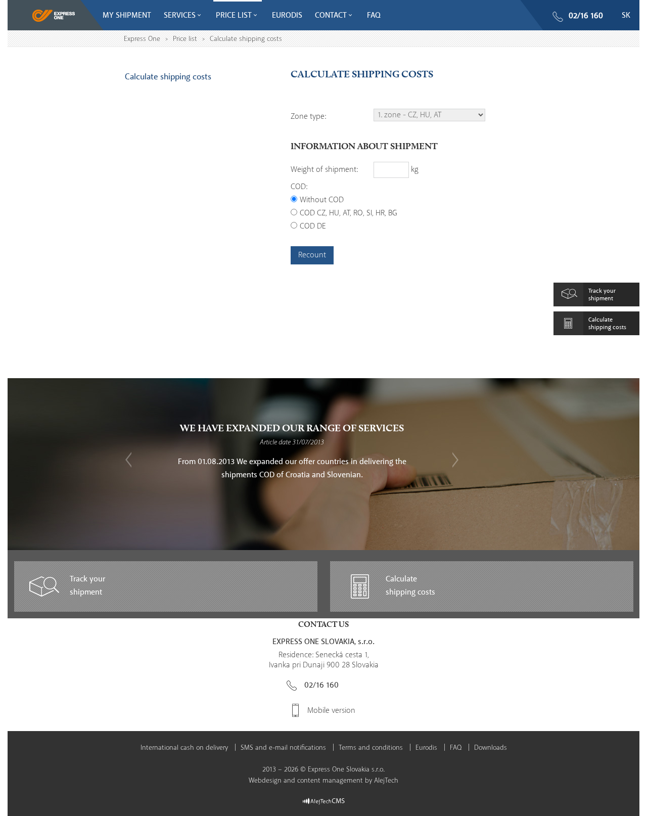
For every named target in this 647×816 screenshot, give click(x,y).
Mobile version (331, 710)
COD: (299, 187)
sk (626, 15)
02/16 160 (586, 16)
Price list (185, 39)
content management (330, 781)
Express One (142, 39)
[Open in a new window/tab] (324, 801)
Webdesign (265, 781)
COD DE (313, 226)
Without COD (322, 200)
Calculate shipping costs (168, 77)
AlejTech (386, 781)
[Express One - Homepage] (53, 16)
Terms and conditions (371, 748)
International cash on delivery (184, 748)
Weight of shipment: (324, 169)
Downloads (490, 748)
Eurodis (426, 748)
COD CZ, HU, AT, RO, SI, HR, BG (348, 213)
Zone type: (308, 116)
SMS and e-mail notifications (283, 748)
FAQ (455, 748)
